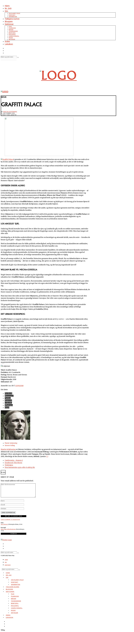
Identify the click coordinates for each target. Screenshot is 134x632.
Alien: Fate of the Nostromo (8, 529)
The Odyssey (4, 524)
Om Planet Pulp (14, 13)
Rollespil (12, 34)
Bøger (11, 29)
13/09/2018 (19, 386)
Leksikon (9, 44)
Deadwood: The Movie (13, 463)
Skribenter (13, 16)
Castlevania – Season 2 (14, 460)
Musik (11, 37)
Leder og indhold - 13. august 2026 (10, 519)
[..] (47, 456)
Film (10, 26)
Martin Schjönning (10, 111)
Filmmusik (12, 28)
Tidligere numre (12, 19)
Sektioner (9, 24)
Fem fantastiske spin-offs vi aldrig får (20, 467)
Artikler (12, 39)
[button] (18, 57)
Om (6, 11)
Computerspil (14, 36)
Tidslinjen (9, 465)
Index (7, 41)
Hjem (7, 6)
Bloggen (9, 21)
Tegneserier (13, 31)
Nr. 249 (8, 8)
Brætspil (12, 33)
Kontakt (12, 15)
